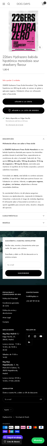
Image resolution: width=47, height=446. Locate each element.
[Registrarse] (41, 399)
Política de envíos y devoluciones (9, 311)
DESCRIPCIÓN (8, 139)
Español (6, 410)
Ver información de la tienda (14, 125)
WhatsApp (38, 440)
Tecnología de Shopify (22, 417)
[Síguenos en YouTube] (41, 336)
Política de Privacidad (10, 298)
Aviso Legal (7, 317)
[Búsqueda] (9, 4)
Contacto (6, 322)
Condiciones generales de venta (11, 304)
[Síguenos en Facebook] (29, 336)
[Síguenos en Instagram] (35, 336)
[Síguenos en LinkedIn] (29, 342)
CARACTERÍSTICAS (10, 216)
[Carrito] (43, 4)
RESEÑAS (6, 223)
